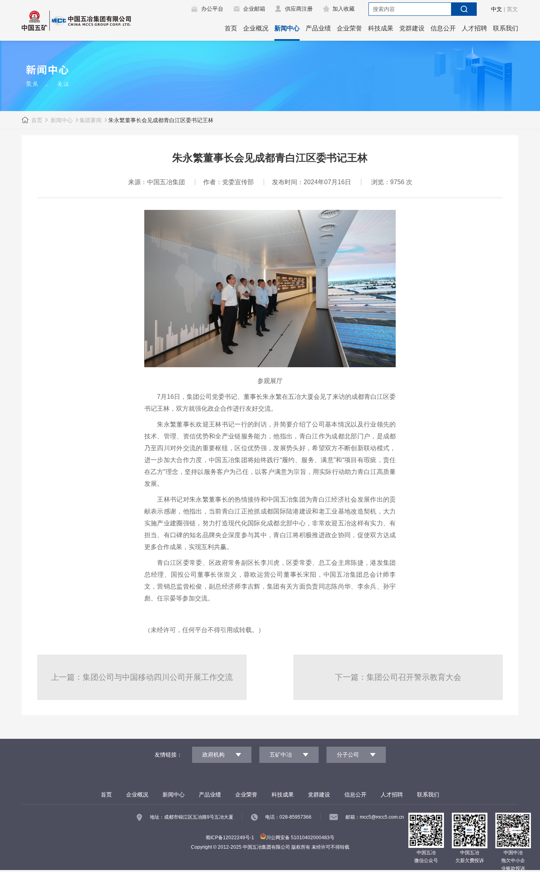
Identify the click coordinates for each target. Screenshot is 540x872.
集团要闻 (90, 120)
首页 (231, 28)
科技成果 (380, 28)
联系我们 (505, 28)
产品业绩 (318, 28)
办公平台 (212, 9)
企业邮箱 (254, 9)
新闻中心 (287, 28)
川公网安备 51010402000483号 (300, 837)
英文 (512, 9)
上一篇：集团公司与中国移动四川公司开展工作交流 (142, 677)
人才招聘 (474, 28)
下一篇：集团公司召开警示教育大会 (398, 677)
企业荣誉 (349, 28)
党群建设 (412, 28)
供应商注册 (299, 9)
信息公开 (443, 28)
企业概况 (255, 28)
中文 (496, 9)
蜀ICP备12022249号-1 (230, 837)
